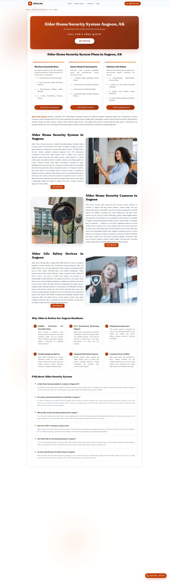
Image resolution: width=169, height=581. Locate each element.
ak (50, 9)
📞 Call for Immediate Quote (120, 107)
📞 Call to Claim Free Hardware (48, 107)
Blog (98, 3)
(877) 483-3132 (84, 41)
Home (70, 3)
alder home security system (39, 9)
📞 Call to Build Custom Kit (84, 107)
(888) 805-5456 (134, 3)
